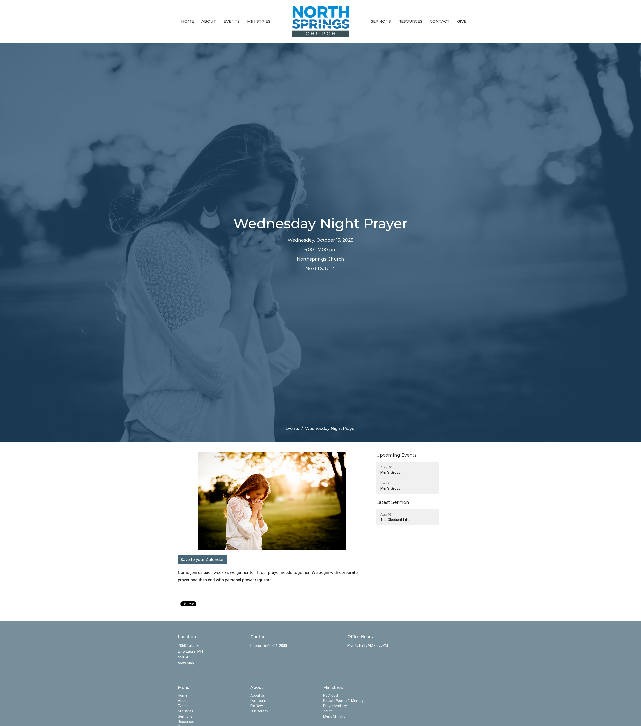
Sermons (381, 21)
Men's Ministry (334, 716)
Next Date (318, 268)
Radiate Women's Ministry (343, 701)
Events (232, 21)
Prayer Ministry (335, 706)
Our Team (258, 701)
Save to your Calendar (202, 559)
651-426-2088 (275, 645)
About (208, 21)
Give (461, 21)
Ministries (258, 21)
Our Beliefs (259, 711)
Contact (440, 21)
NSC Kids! (330, 695)
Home (187, 21)
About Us (257, 695)
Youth (328, 711)
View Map (186, 663)
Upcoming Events (396, 455)
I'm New (256, 706)
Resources (410, 21)
